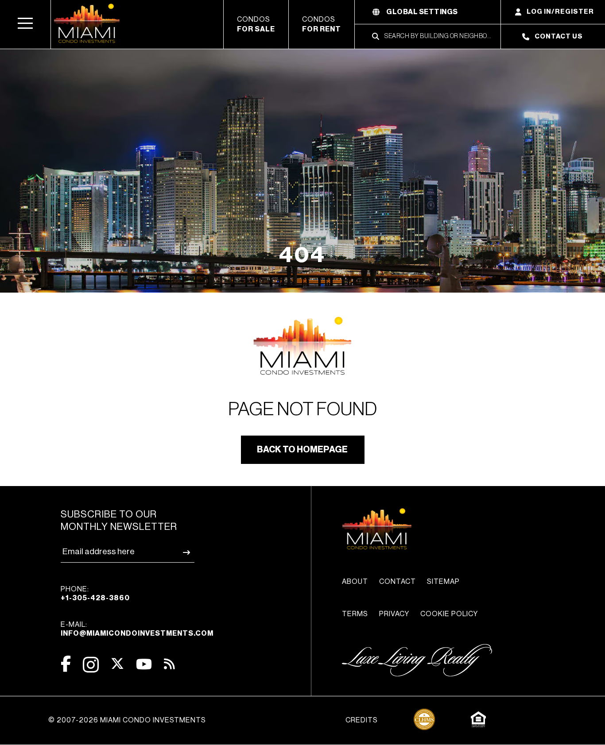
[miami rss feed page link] (169, 663)
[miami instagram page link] (91, 665)
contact (397, 581)
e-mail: (137, 629)
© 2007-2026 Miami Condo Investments (127, 720)
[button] (25, 24)
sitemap (443, 581)
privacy (394, 614)
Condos (256, 24)
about (355, 581)
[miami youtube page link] (144, 664)
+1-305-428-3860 (95, 598)
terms (355, 614)
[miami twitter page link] (117, 664)
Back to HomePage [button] (302, 449)
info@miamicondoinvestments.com (137, 633)
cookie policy (449, 614)
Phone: (95, 594)
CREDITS (361, 720)
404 (302, 255)
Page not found (302, 409)
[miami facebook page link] (66, 664)
